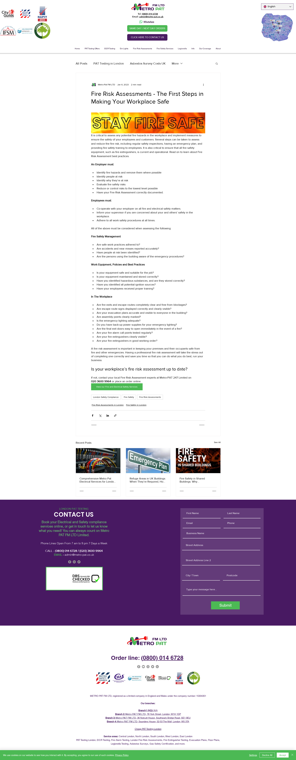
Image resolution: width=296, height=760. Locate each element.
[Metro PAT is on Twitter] (78, 561)
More (175, 63)
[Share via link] (115, 415)
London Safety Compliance (106, 397)
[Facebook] (69, 561)
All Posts (81, 63)
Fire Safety (129, 397)
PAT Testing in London (108, 63)
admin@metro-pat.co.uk (151, 16)
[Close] (292, 755)
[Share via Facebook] (92, 415)
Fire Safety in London (136, 405)
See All (217, 442)
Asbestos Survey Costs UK (148, 63)
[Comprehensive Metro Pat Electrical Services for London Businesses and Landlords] (98, 460)
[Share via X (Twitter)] (100, 415)
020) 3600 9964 (91, 550)
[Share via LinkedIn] (107, 415)
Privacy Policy (122, 755)
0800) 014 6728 (150, 13)
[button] (92, 48)
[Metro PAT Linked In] (157, 666)
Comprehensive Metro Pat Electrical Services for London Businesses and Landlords (97, 480)
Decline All (267, 755)
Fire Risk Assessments (150, 397)
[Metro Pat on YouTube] (143, 666)
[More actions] (203, 84)
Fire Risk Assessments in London (108, 405)
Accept (282, 755)
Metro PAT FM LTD (135, 714)
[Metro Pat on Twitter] (152, 666)
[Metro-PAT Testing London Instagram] (148, 666)
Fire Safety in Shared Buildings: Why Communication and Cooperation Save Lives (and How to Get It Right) (197, 480)
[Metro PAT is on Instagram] (74, 561)
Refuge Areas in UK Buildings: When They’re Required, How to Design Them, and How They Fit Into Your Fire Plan (148, 480)
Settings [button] (253, 755)
